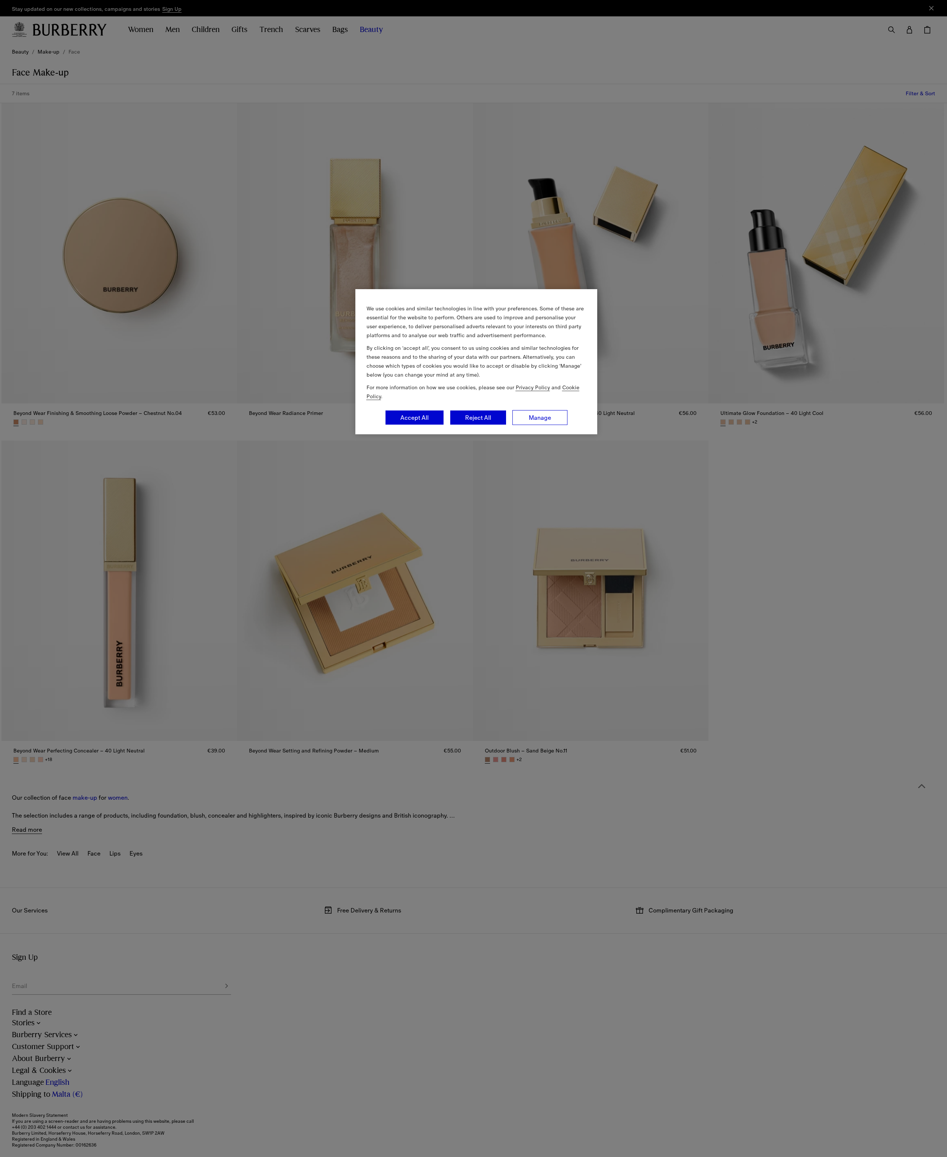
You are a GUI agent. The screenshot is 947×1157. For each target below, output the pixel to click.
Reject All (478, 417)
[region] (476, 361)
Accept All (414, 417)
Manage (540, 417)
